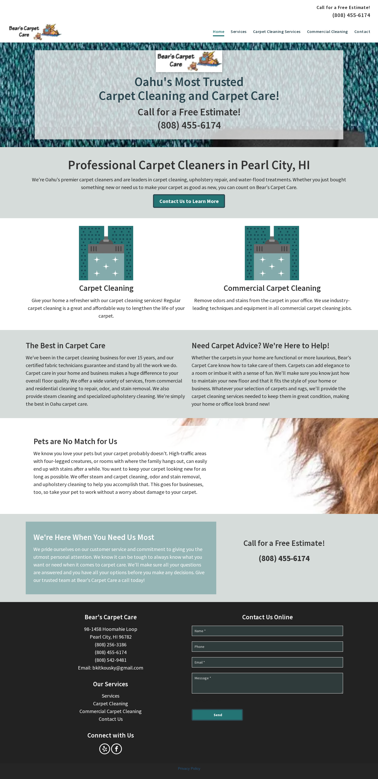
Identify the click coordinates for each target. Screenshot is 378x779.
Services (110, 695)
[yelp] (104, 749)
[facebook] (116, 749)
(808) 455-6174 (351, 15)
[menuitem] (215, 31)
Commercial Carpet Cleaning (272, 288)
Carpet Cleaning (106, 288)
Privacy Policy (189, 768)
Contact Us (111, 719)
